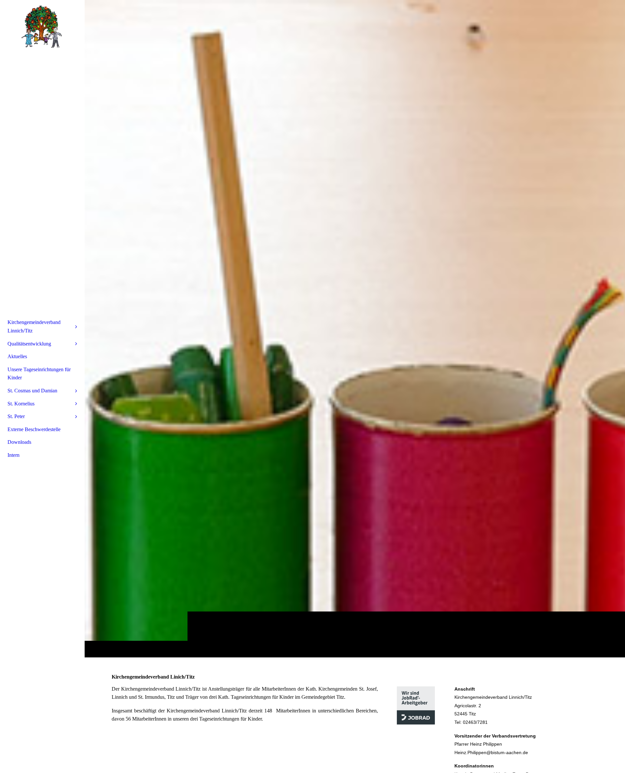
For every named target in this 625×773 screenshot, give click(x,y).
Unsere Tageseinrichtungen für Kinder (39, 374)
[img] (355, 328)
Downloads (19, 442)
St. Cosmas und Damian (32, 390)
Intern (13, 455)
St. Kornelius (21, 403)
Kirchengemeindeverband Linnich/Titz (34, 326)
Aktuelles (17, 356)
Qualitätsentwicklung (29, 343)
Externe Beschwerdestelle (34, 429)
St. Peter (16, 416)
